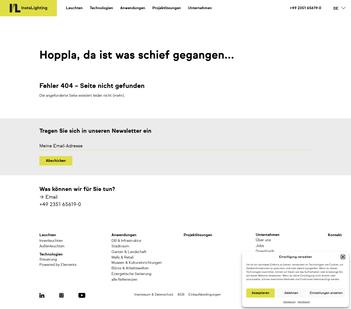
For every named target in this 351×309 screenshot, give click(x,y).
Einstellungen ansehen (326, 293)
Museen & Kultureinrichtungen (137, 263)
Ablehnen (291, 293)
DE (336, 8)
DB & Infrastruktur (127, 241)
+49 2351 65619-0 (305, 8)
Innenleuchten (51, 241)
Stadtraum (120, 246)
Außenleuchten (51, 246)
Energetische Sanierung (131, 274)
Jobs (260, 246)
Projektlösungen (166, 8)
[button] (343, 257)
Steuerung (48, 259)
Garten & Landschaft (129, 252)
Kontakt (335, 235)
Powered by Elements (57, 265)
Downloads (265, 251)
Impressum (289, 302)
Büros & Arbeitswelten (130, 268)
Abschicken (56, 161)
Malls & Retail (122, 257)
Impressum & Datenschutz (153, 294)
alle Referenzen (124, 280)
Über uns (263, 240)
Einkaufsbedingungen (204, 294)
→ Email (48, 197)
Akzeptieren (260, 293)
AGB (181, 294)
